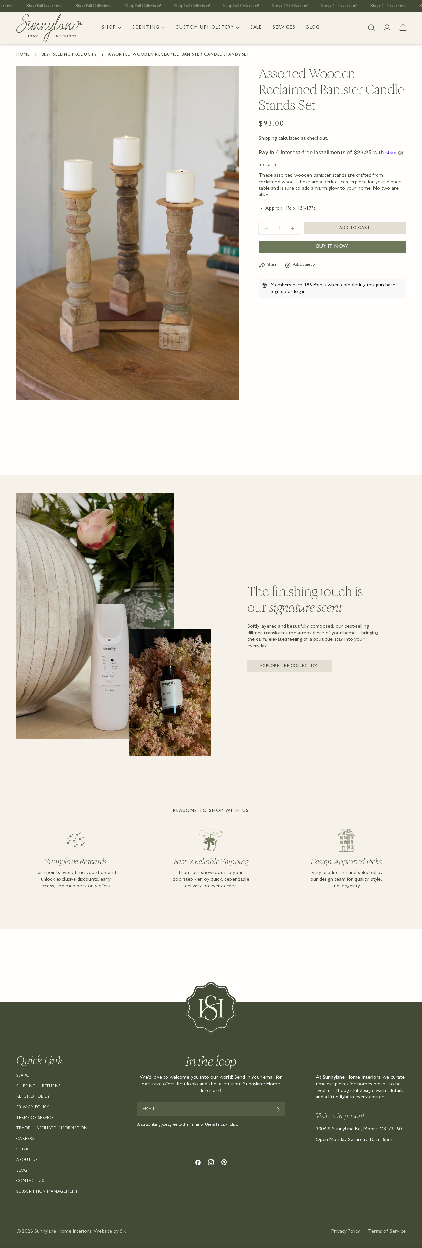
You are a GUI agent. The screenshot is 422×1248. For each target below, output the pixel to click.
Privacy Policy (32, 1108)
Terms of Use (200, 1125)
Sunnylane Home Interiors (62, 1231)
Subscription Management (47, 1192)
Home (23, 55)
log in (300, 292)
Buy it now (332, 247)
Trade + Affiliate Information (52, 1129)
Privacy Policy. (227, 1125)
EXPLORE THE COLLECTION (289, 666)
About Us (27, 1160)
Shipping (268, 138)
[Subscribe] (277, 1109)
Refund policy (33, 1097)
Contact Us (30, 1181)
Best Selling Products (69, 55)
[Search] (371, 27)
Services (25, 1150)
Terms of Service (35, 1118)
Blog (22, 1171)
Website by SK (110, 1231)
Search (24, 1076)
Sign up (278, 292)
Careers (25, 1139)
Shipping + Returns (38, 1087)
